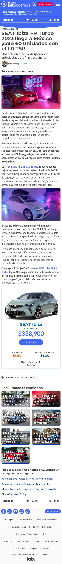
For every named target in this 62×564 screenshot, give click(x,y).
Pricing (36, 527)
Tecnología (50, 489)
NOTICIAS (8, 20)
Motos (5, 489)
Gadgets (19, 483)
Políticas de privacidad (20, 527)
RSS (44, 534)
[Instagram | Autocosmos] (21, 511)
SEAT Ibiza (31, 324)
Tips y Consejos (10, 494)
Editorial (12, 11)
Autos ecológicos (44, 478)
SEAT (30, 71)
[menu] (58, 4)
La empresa (10, 519)
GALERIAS (53, 20)
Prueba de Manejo (33, 489)
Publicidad (46, 527)
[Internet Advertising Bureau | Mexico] (31, 559)
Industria (29, 483)
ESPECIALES (31, 20)
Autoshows (7, 483)
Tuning (22, 494)
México (16, 548)
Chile (17, 541)
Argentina (8, 541)
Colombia (27, 541)
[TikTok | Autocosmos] (27, 511)
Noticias (21, 11)
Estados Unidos (51, 541)
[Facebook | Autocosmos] (3, 511)
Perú (24, 548)
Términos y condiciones (47, 519)
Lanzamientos (10, 29)
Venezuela (44, 548)
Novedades (16, 489)
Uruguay (33, 548)
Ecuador (38, 541)
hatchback (12, 71)
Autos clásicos (26, 478)
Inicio (5, 11)
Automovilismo (9, 478)
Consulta (31, 342)
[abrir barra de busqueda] (34, 4)
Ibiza (22, 71)
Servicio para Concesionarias (28, 534)
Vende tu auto (45, 4)
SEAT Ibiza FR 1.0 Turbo (24, 166)
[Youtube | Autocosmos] (15, 511)
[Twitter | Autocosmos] (9, 511)
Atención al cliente (26, 519)
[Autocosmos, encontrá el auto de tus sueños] (15, 4)
